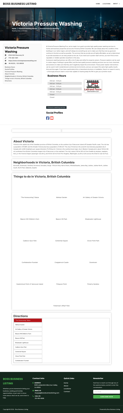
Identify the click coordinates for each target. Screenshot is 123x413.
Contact (67, 392)
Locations (106, 4)
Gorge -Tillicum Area (54, 165)
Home (98, 4)
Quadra (34, 168)
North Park (21, 168)
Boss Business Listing (19, 4)
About (66, 386)
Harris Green (65, 165)
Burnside (16, 165)
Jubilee (90, 165)
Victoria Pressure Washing (13, 71)
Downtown (23, 165)
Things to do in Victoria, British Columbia (18, 78)
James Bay (84, 165)
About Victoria (9, 74)
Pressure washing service (28, 28)
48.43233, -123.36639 (16, 63)
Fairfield (30, 165)
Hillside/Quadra (75, 165)
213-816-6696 (39, 398)
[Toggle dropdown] (119, 3)
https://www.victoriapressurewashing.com (22, 61)
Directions (8, 81)
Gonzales (44, 165)
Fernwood (36, 165)
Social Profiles (9, 69)
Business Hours (10, 67)
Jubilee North (98, 165)
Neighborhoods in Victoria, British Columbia (19, 76)
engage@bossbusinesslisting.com (47, 393)
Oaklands (28, 168)
